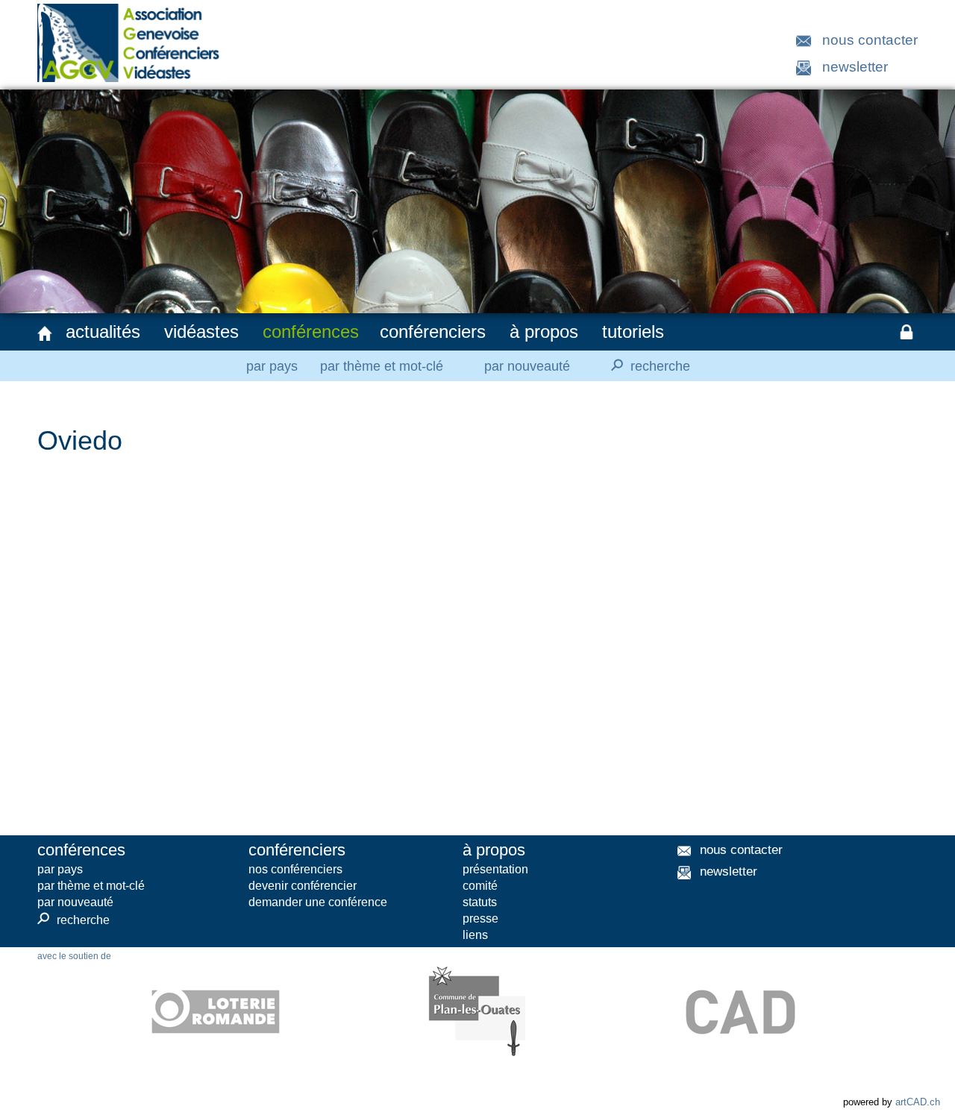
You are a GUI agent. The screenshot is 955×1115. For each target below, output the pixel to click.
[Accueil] (44, 333)
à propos (544, 331)
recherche (648, 365)
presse (480, 918)
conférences (311, 331)
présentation (495, 869)
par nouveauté (527, 366)
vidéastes (201, 331)
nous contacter (870, 40)
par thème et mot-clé (381, 366)
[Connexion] (906, 332)
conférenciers (433, 331)
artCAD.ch (917, 1102)
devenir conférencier (302, 885)
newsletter (855, 67)
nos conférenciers (295, 869)
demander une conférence (317, 902)
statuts (480, 902)
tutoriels (633, 331)
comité (480, 885)
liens (475, 935)
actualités (103, 331)
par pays (272, 366)
